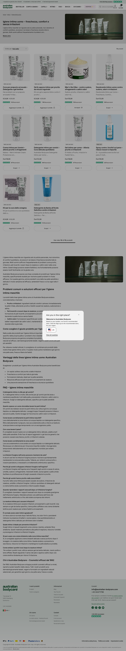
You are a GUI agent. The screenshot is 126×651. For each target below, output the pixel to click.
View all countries (52, 335)
